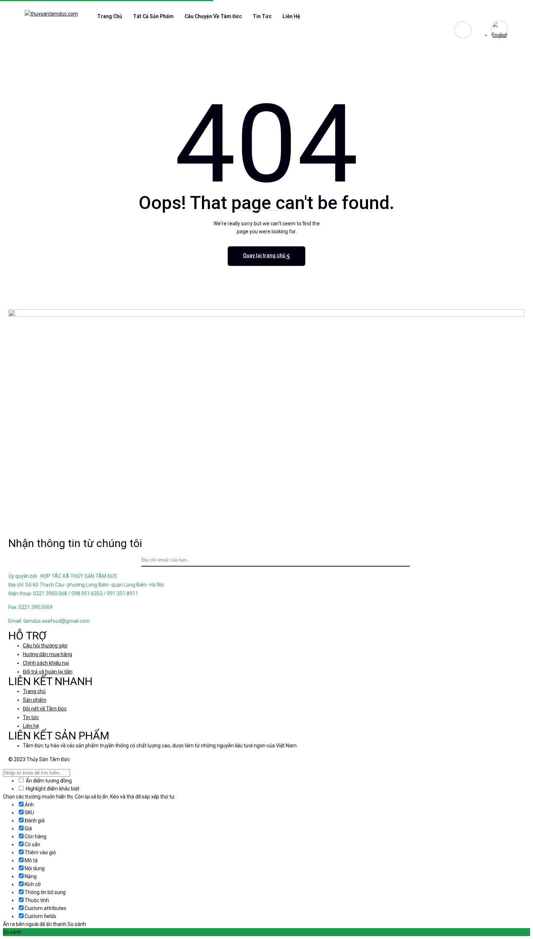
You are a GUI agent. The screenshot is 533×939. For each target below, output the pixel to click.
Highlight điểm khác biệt (52, 789)
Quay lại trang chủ (264, 255)
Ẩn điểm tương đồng (48, 781)
